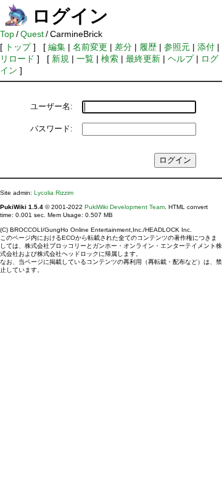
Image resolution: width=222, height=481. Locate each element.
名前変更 (90, 47)
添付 (206, 47)
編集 (56, 47)
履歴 (148, 47)
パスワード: (51, 128)
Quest (32, 34)
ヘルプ (181, 59)
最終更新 (143, 59)
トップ (18, 47)
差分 (123, 47)
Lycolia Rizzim (53, 192)
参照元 (177, 47)
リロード (17, 59)
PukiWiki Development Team (124, 207)
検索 (109, 59)
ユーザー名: (51, 106)
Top (7, 34)
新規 (60, 59)
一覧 (85, 59)
